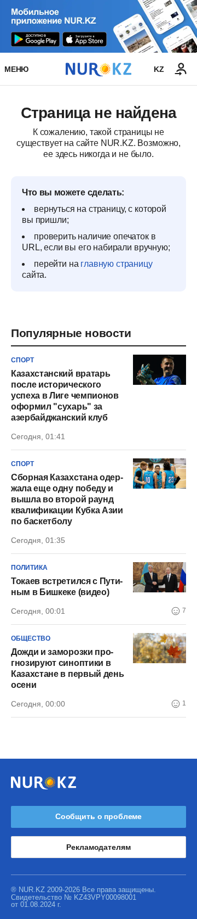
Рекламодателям (98, 847)
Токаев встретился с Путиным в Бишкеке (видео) (67, 586)
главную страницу (116, 263)
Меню (16, 69)
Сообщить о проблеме (98, 816)
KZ (159, 69)
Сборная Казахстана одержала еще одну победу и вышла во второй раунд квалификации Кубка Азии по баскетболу (67, 499)
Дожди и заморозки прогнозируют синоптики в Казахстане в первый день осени (67, 668)
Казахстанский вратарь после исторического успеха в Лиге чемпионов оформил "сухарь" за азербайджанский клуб (65, 395)
